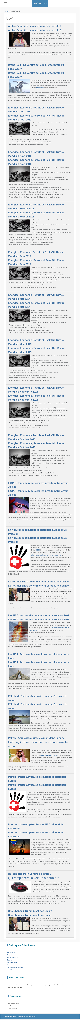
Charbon (10, 965)
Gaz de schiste (12, 962)
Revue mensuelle (12, 957)
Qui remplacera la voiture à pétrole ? (29, 873)
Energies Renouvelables (15, 967)
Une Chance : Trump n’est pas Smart (30, 911)
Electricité (10, 960)
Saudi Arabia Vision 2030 (48, 755)
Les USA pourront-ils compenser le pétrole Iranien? (38, 615)
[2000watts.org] (40, 3)
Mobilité (9, 970)
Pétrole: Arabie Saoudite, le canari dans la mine (36, 738)
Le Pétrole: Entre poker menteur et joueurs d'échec (38, 581)
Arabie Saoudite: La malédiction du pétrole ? (34, 26)
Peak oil (9, 955)
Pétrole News (11, 952)
